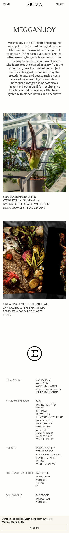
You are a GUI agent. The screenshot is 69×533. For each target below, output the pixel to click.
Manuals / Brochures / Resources (44, 423)
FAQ (38, 401)
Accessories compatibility (45, 437)
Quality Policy (45, 464)
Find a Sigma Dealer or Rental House (49, 391)
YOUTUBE (41, 479)
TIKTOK (40, 483)
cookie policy (17, 522)
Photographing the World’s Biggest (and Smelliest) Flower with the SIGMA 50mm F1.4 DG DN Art (26, 202)
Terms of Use (44, 451)
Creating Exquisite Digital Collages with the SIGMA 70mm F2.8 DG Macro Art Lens (25, 309)
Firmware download (49, 417)
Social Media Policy (49, 454)
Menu (6, 4)
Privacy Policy (45, 448)
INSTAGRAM (43, 476)
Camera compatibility (45, 431)
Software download (43, 412)
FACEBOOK (42, 473)
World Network (46, 386)
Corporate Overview (43, 381)
